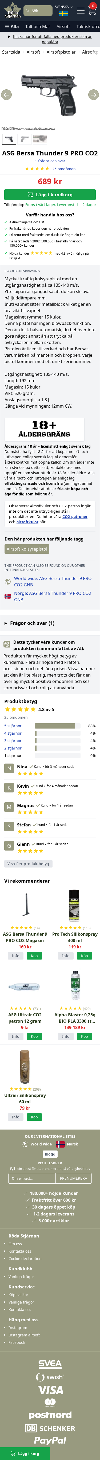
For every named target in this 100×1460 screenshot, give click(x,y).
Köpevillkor (18, 1294)
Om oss (15, 1243)
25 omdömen (50, 168)
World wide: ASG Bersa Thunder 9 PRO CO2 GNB (53, 582)
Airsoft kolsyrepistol (27, 549)
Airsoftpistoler (61, 52)
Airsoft (63, 26)
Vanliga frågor (21, 1276)
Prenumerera (73, 1178)
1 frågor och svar (50, 160)
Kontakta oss (20, 1251)
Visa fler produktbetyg (28, 863)
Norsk (72, 1144)
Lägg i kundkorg (54, 195)
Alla (15, 26)
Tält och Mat (37, 26)
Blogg (50, 1154)
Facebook (17, 1342)
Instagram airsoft (24, 1334)
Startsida (11, 52)
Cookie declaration (25, 1258)
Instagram (18, 1327)
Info (15, 955)
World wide (41, 1144)
